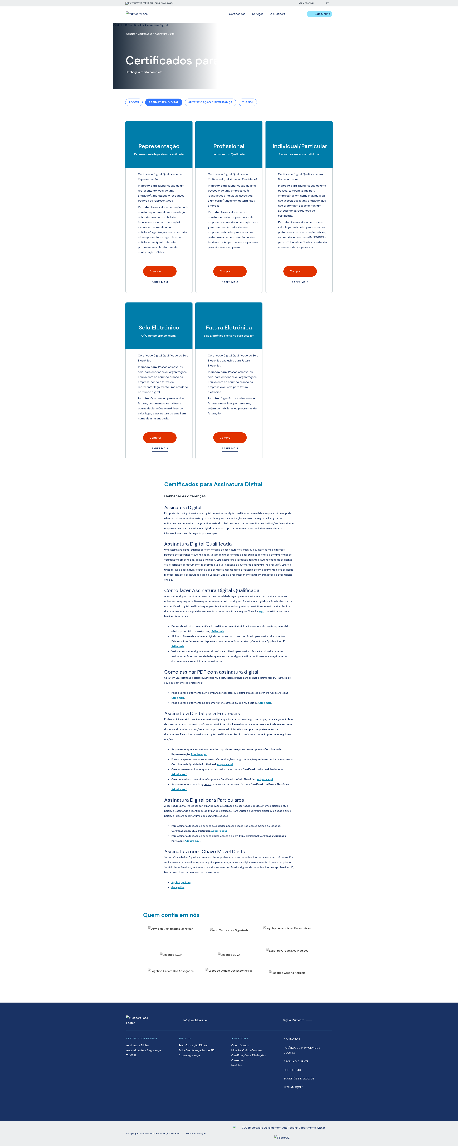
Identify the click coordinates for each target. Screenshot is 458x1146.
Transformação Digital (193, 1045)
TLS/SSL (131, 1055)
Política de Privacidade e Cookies (302, 1050)
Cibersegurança (189, 1055)
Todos (134, 102)
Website (130, 33)
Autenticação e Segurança (210, 102)
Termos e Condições (196, 1133)
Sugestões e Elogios (299, 1078)
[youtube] (283, 3)
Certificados (145, 33)
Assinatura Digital (163, 102)
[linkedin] (276, 3)
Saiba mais (217, 631)
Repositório (292, 1070)
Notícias (236, 1065)
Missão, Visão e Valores (246, 1050)
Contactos (292, 1039)
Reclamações (293, 1087)
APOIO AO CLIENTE (296, 1061)
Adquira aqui (199, 754)
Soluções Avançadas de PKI (197, 1050)
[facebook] (268, 3)
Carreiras (237, 1060)
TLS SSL (248, 102)
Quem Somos (240, 1045)
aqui (261, 611)
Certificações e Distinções (248, 1055)
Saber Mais (160, 282)
